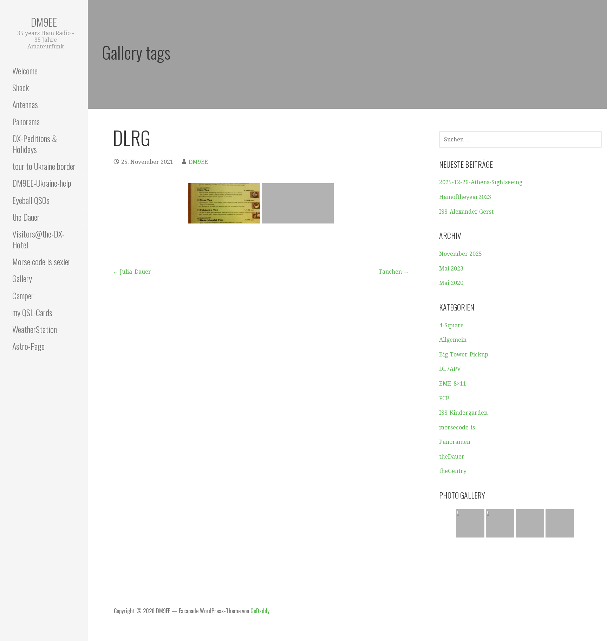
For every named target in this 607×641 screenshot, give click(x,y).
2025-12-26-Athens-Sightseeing (480, 182)
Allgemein (452, 339)
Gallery (22, 278)
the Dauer (26, 217)
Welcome (25, 70)
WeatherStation (34, 329)
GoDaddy (259, 611)
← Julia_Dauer (132, 271)
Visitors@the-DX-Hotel (38, 239)
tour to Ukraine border (44, 166)
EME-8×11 (452, 383)
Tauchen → (394, 271)
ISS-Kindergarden (463, 412)
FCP (444, 398)
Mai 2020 (451, 283)
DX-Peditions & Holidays (34, 143)
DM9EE (44, 22)
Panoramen (454, 442)
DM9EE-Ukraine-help (41, 182)
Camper (23, 295)
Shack (20, 87)
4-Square (451, 325)
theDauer (451, 456)
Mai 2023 (451, 268)
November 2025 (460, 254)
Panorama (26, 121)
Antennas (25, 104)
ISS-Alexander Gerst (466, 211)
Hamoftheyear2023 (465, 197)
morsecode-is (457, 427)
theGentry (452, 471)
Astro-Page (28, 346)
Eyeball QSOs (31, 200)
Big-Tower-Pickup (463, 354)
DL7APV (450, 369)
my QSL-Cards (32, 312)
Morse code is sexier (41, 261)
